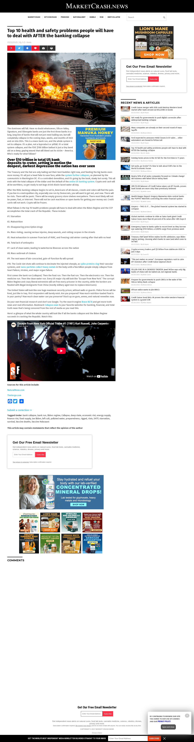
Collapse (65, 415)
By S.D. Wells (145, 153)
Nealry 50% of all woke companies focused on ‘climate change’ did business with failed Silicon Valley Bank (158, 177)
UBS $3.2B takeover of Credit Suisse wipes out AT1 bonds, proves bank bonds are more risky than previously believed (158, 187)
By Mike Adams (146, 302)
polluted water (58, 418)
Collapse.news (51, 305)
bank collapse (29, 415)
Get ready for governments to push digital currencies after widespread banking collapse (156, 119)
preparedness (73, 418)
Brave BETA (87, 302)
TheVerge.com (14, 395)
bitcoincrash (50, 17)
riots (90, 418)
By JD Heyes (145, 113)
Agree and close (168, 727)
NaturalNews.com (15, 390)
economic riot (89, 415)
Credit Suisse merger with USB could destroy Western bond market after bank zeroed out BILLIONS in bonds (156, 108)
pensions (65, 17)
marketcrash (34, 17)
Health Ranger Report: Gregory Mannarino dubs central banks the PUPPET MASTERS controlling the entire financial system (157, 197)
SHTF (96, 418)
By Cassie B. (145, 254)
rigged (84, 418)
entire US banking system (81, 181)
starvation (105, 418)
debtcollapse (114, 17)
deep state (76, 415)
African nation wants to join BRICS (145, 290)
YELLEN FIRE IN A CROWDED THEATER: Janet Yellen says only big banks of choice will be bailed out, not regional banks (158, 270)
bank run (41, 415)
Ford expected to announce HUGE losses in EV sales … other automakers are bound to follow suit (157, 139)
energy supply (103, 415)
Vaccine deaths (23, 421)
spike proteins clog (90, 264)
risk (101, 17)
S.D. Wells (26, 42)
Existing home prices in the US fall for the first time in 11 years (157, 158)
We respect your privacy (83, 725)
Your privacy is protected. (21, 462)
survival (11, 421)
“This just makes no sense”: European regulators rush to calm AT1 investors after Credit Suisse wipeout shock (157, 260)
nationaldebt (79, 17)
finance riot (12, 418)
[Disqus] (61, 597)
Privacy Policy (97, 733)
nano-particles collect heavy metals (38, 267)
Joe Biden (36, 418)
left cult (46, 418)
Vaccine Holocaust (40, 421)
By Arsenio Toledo (147, 161)
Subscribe (154, 738)
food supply (25, 418)
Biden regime (53, 415)
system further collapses (77, 175)
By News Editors (146, 133)
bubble (93, 17)
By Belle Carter (146, 191)
